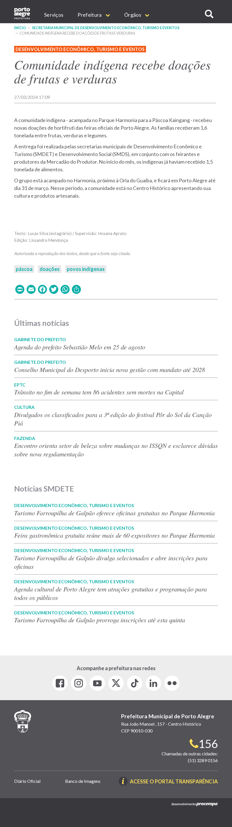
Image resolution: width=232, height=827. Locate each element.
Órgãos (133, 15)
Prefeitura (90, 15)
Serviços (53, 15)
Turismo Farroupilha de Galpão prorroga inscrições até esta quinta (99, 620)
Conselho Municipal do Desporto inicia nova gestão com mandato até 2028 (109, 369)
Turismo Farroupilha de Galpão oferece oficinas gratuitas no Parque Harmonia (114, 512)
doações (50, 269)
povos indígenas (86, 269)
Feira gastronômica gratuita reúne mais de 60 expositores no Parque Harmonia (114, 535)
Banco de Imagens (82, 781)
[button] (209, 14)
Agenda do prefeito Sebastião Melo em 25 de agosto (79, 347)
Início (20, 28)
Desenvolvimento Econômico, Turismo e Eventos (80, 49)
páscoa (24, 269)
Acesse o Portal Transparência (174, 782)
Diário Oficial (27, 781)
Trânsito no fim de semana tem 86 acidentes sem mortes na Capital (99, 392)
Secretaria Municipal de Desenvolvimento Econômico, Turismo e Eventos (105, 28)
